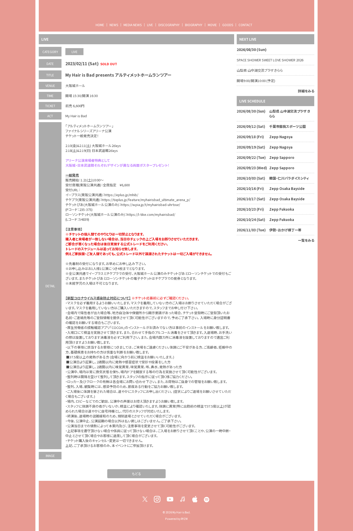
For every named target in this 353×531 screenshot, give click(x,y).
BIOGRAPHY (193, 25)
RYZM (184, 519)
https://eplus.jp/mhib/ (121, 194)
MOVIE (212, 25)
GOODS (227, 25)
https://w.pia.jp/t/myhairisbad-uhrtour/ (150, 204)
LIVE (150, 25)
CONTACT (245, 25)
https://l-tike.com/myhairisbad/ (151, 214)
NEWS (114, 25)
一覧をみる (306, 240)
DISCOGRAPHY (169, 25)
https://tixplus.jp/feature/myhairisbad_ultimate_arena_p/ (146, 199)
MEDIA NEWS (133, 25)
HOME (100, 25)
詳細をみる (306, 91)
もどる (136, 473)
